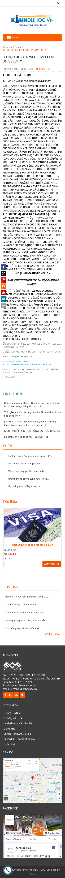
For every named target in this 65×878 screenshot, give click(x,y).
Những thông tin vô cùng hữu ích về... (28, 478)
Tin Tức (8, 446)
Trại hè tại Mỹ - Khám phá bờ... (25, 463)
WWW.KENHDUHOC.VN (14, 361)
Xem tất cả (54, 634)
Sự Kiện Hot (44, 69)
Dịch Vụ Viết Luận (13, 718)
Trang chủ (7, 47)
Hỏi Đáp (11, 587)
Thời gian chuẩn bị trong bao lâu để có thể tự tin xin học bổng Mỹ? (32, 414)
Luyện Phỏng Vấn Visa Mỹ (17, 723)
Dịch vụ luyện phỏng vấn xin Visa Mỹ (32, 544)
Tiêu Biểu (10, 501)
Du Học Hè (9, 728)
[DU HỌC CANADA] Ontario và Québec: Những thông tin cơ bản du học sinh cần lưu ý (30, 423)
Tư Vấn (17, 47)
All (5, 563)
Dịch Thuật (9, 744)
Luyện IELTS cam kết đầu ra (19, 739)
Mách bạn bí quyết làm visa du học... (28, 471)
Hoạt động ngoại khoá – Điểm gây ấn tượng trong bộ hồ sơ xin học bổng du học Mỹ (31, 405)
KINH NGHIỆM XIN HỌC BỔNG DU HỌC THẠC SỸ (32, 431)
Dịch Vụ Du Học (12, 713)
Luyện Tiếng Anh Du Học (17, 733)
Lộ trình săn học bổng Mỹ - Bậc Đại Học (26, 436)
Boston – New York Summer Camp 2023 (30, 456)
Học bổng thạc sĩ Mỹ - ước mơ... (26, 486)
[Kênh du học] (32, 19)
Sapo (32, 874)
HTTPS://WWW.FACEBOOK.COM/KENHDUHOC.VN (27, 364)
